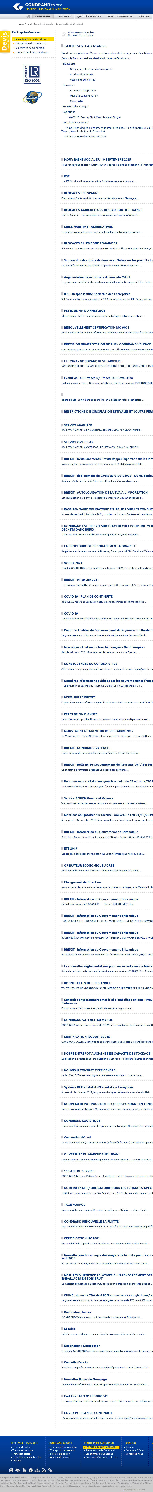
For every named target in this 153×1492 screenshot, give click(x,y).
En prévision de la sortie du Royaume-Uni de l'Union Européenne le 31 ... (101, 685)
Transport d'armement (62, 1450)
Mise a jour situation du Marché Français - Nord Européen (104, 647)
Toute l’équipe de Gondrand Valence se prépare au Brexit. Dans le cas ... (100, 753)
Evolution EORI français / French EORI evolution (98, 378)
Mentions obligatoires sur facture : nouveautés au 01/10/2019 (108, 815)
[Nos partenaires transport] (50, 1470)
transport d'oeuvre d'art (58, 1480)
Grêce (3, 1486)
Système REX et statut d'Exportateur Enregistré (98, 1087)
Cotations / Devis (135, 1450)
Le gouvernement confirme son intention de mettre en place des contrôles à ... (104, 635)
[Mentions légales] (31, 1470)
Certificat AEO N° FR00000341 (86, 1396)
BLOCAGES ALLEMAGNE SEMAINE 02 (90, 244)
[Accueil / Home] (11, 1470)
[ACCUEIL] (29, 16)
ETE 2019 (70, 849)
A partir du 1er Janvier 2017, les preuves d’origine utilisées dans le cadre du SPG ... (106, 1092)
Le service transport (24, 1443)
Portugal (54, 1486)
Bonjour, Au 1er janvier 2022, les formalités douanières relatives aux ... (100, 481)
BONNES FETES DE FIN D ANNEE (87, 983)
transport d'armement (80, 1480)
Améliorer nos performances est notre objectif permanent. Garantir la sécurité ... (105, 1367)
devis (118, 1480)
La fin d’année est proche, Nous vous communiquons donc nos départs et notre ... (105, 719)
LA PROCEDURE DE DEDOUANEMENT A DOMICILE (100, 546)
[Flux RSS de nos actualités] (44, 1470)
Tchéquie (105, 1486)
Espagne (69, 1483)
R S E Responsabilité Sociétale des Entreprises (97, 294)
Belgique (60, 1483)
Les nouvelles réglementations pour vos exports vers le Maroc (108, 966)
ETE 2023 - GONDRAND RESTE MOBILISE (93, 361)
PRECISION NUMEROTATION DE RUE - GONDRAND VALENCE (107, 345)
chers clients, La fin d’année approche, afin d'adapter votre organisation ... (102, 316)
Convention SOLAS (77, 1138)
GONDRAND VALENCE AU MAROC (88, 1020)
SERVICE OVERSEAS (78, 442)
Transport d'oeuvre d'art (63, 1447)
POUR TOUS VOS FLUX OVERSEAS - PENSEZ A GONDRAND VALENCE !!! (99, 447)
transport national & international (47, 1477)
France (40, 1483)
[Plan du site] (37, 1470)
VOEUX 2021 (73, 563)
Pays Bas (95, 1483)
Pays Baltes (36, 1486)
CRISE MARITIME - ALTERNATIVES (88, 227)
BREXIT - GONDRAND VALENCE (86, 748)
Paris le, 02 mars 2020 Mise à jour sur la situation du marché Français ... (100, 652)
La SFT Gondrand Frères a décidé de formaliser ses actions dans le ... (98, 181)
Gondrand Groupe (60, 1443)
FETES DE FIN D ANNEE (80, 715)
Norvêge (26, 1486)
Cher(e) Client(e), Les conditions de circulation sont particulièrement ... (100, 215)
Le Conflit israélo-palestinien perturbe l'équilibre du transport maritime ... (101, 232)
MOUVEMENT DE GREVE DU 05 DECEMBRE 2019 (98, 731)
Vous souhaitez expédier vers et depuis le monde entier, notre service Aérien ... (104, 803)
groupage (94, 1477)
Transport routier (21, 1447)
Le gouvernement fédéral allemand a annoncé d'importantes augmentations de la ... (107, 282)
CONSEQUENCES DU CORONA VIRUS (90, 664)
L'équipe (130, 1447)
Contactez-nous (134, 1453)
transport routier (125, 1477)
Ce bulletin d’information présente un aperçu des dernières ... (95, 769)
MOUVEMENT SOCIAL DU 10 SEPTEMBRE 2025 (97, 160)
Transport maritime (22, 1450)
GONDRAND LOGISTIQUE (82, 1121)
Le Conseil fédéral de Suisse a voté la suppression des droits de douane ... (101, 265)
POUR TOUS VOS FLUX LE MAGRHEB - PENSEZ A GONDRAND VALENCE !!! (101, 430)
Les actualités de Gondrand (69, 24)
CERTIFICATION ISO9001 (82, 1239)
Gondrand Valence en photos (32, 52)
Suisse (97, 1486)
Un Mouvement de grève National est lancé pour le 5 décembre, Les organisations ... (107, 736)
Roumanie (63, 1486)
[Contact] (18, 1470)
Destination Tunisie (77, 1312)
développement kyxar (134, 1490)
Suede (90, 1486)
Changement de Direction (82, 882)
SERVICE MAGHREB (78, 426)
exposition (101, 1480)
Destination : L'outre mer (82, 1346)
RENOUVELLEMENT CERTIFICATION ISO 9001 (96, 328)
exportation (70, 1477)
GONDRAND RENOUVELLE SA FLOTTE (91, 1222)
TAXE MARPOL (74, 1205)
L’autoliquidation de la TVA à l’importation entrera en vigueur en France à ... (102, 497)
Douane (16, 1460)
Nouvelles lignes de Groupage (85, 1380)
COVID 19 (71, 614)
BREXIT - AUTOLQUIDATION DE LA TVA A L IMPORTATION (106, 493)
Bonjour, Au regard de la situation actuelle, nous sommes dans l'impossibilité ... (103, 601)
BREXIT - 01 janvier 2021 (81, 580)
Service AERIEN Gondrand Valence (88, 799)
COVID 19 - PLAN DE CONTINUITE (88, 597)
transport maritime (143, 1477)
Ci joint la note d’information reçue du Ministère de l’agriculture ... (97, 1008)
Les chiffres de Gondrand (29, 47)
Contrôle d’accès (76, 1363)
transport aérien (108, 1477)
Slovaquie (73, 1486)
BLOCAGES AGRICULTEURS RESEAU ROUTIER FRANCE (103, 210)
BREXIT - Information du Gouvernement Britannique (101, 832)
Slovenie (83, 1486)
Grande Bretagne (108, 1483)
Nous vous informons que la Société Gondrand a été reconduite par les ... (101, 870)
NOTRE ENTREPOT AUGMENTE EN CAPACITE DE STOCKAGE (107, 1054)
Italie (76, 1483)
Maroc (128, 1486)
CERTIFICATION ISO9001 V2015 (87, 1037)
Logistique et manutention (26, 1457)
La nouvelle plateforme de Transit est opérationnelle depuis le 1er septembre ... (105, 1384)
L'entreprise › (49, 24)
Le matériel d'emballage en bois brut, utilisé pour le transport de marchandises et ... (106, 1283)
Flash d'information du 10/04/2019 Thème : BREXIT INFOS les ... (98, 904)
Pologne (45, 1486)
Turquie (113, 1486)
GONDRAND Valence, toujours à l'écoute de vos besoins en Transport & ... (101, 1317)
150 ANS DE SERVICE (79, 1171)
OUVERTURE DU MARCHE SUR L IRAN (91, 1155)
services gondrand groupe (34, 1480)
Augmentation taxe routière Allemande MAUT (97, 277)
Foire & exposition (60, 1453)
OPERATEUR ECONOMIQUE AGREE (89, 866)
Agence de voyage (60, 1457)
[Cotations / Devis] (24, 1470)
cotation (111, 1480)
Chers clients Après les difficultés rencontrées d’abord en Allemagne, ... (100, 198)
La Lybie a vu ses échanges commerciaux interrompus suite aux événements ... (103, 1334)
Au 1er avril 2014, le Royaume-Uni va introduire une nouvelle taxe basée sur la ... (105, 1263)
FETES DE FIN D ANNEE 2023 (84, 311)
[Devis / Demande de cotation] (5, 42)
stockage (17, 1480)
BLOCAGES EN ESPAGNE (81, 193)
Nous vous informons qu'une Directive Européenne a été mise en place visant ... (104, 1210)
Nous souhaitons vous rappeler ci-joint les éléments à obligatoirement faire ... (103, 464)
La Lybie (69, 1329)
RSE (67, 177)
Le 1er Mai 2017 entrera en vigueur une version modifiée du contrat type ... (102, 1075)
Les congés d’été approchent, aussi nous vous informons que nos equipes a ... (103, 853)
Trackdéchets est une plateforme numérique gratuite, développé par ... (100, 534)
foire (93, 1480)
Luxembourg (85, 1483)
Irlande (18, 1486)
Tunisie (121, 1486)
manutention (6, 1480)
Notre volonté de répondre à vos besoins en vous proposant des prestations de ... (105, 1243)
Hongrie (10, 1486)
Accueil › (38, 24)
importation (82, 1477)
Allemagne (49, 1483)
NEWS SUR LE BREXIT (79, 698)
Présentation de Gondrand (30, 43)
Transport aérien (21, 1453)
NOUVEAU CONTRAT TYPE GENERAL (90, 1071)
